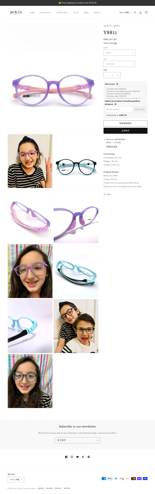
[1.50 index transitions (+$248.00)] (125, 94)
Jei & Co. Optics (18, 488)
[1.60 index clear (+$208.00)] (125, 96)
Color (106, 48)
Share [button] (108, 194)
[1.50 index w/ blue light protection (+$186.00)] (125, 91)
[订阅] (97, 440)
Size (105, 59)
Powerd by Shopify (29, 488)
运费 (115, 43)
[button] (135, 12)
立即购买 (125, 130)
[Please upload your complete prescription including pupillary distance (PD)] (115, 104)
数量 (105, 70)
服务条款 (58, 488)
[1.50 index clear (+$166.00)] (125, 89)
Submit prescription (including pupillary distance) (125, 102)
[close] (152, 2)
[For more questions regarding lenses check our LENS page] (117, 84)
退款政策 (41, 488)
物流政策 (67, 488)
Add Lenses (125, 83)
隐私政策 (49, 488)
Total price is (116, 115)
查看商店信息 (111, 146)
